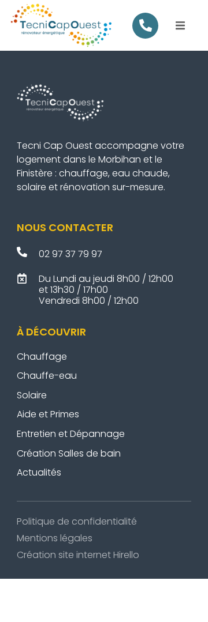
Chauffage (42, 356)
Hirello (126, 554)
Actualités (39, 472)
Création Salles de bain (70, 453)
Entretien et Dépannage (72, 433)
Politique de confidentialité (77, 521)
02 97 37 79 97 (70, 254)
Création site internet (64, 554)
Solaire (32, 395)
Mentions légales (54, 538)
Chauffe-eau (47, 375)
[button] (180, 25)
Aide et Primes (48, 414)
